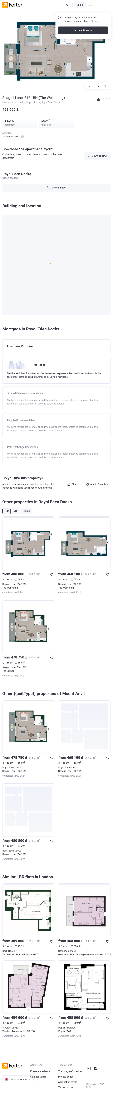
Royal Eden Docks (50, 102)
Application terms (67, 1082)
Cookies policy (71, 21)
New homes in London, (14, 102)
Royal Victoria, (33, 102)
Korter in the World (40, 1071)
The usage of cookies (70, 1071)
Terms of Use (91, 21)
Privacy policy (65, 1076)
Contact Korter (38, 1076)
